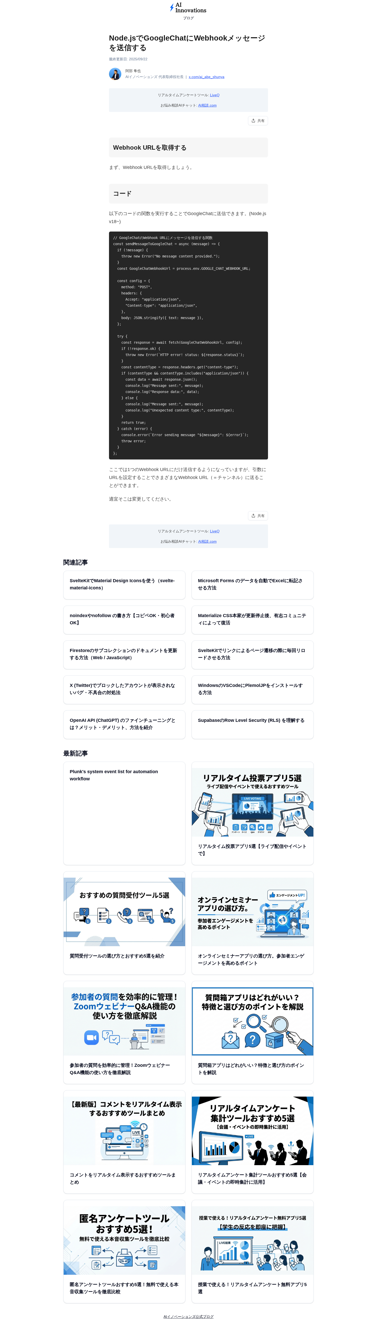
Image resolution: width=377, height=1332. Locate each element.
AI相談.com (207, 105)
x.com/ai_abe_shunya (206, 77)
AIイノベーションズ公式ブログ (189, 1317)
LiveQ (215, 95)
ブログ (188, 18)
